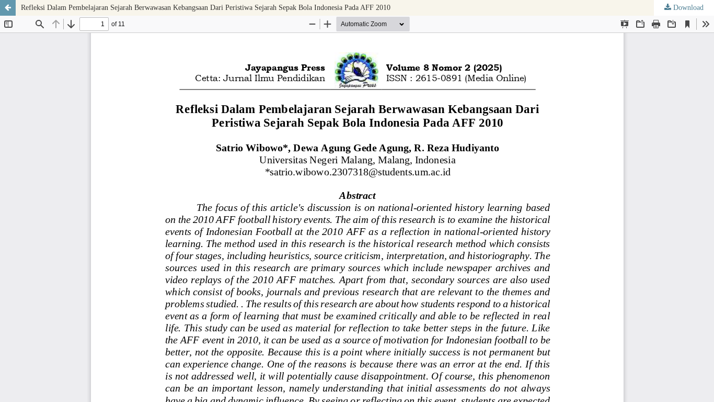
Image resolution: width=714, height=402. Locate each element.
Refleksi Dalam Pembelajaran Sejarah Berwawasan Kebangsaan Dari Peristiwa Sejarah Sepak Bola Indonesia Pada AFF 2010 (205, 8)
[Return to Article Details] (8, 8)
